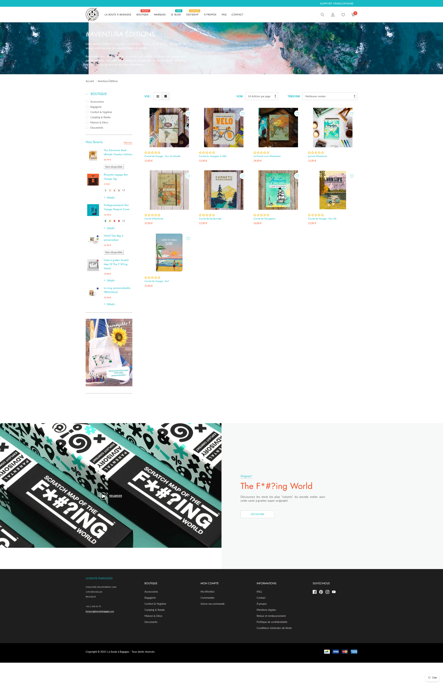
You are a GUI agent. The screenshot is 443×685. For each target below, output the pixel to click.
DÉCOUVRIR (257, 514)
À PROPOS (210, 14)
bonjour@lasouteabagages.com (100, 611)
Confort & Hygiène (101, 112)
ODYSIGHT (192, 14)
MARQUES (160, 14)
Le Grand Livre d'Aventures (267, 156)
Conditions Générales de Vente (274, 627)
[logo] (93, 14)
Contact (261, 597)
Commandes (208, 597)
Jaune (110, 190)
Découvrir (128, 142)
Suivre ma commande (213, 603)
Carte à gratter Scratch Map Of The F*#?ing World (116, 264)
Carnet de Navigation (264, 218)
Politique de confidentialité (272, 621)
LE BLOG (176, 14)
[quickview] (188, 122)
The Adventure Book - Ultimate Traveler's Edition (118, 152)
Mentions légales (266, 609)
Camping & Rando (100, 117)
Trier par (294, 96)
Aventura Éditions (108, 81)
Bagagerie (96, 106)
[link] (322, 14)
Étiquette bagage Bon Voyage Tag (116, 177)
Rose (119, 190)
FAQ (224, 14)
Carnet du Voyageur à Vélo (213, 156)
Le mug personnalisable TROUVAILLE (117, 290)
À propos (262, 603)
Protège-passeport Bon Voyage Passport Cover (117, 207)
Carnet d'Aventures (153, 218)
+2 (123, 190)
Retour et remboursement (271, 615)
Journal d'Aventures (317, 156)
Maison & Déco (99, 122)
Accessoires (97, 101)
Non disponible (114, 166)
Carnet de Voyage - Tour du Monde (162, 156)
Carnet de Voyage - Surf (156, 281)
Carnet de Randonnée (210, 218)
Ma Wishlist (207, 591)
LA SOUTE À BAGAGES (118, 14)
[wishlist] (188, 113)
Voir (240, 96)
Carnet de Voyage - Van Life (322, 218)
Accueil (90, 81)
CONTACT (237, 14)
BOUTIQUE (143, 14)
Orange (114, 190)
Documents (96, 127)
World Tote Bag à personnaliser (113, 238)
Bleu (105, 190)
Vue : (147, 96)
